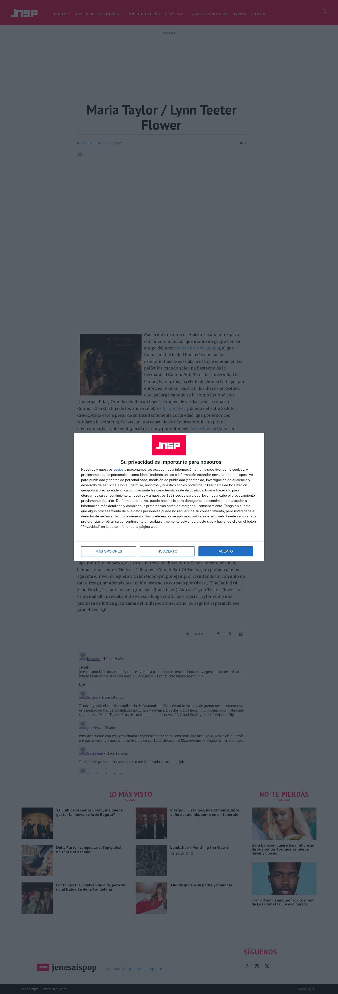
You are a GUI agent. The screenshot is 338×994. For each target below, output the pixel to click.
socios (118, 469)
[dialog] (169, 497)
